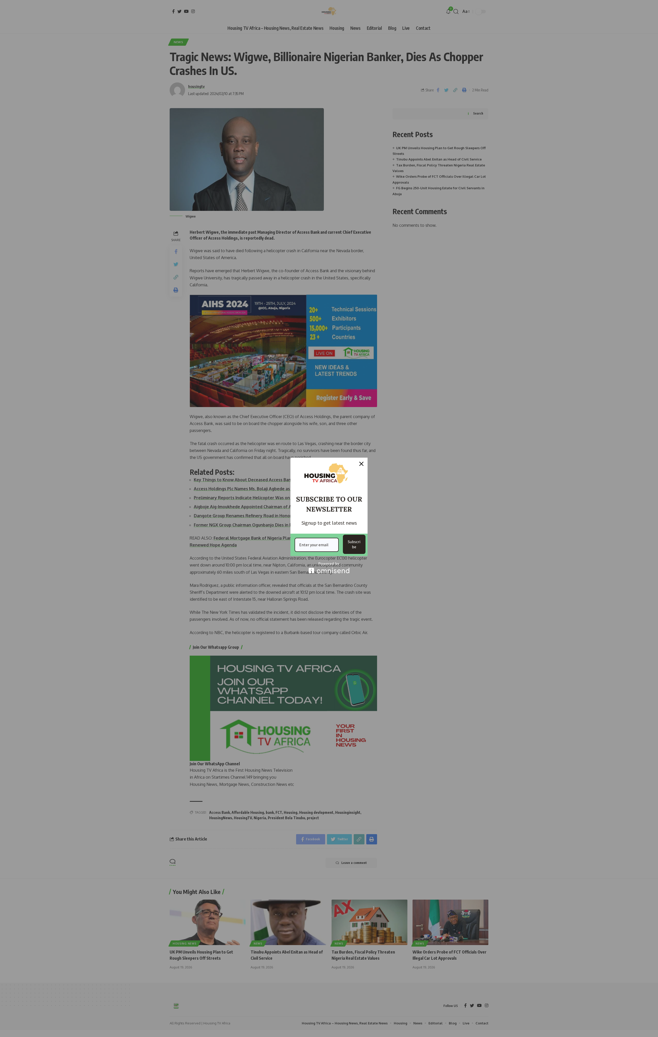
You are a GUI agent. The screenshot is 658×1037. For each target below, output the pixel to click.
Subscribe (354, 544)
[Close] (361, 464)
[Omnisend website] (329, 567)
